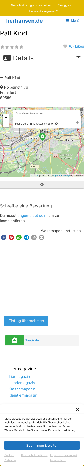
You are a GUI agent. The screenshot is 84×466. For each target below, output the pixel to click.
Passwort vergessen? (43, 11)
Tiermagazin (19, 376)
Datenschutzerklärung (34, 455)
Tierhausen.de (23, 20)
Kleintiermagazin (23, 395)
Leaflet (35, 175)
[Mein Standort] (56, 123)
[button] (77, 409)
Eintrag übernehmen (26, 321)
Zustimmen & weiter (42, 445)
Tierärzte (32, 340)
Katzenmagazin (22, 389)
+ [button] (6, 117)
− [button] (6, 124)
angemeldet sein (31, 215)
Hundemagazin (22, 383)
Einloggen (64, 5)
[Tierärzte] (14, 340)
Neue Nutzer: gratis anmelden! (32, 5)
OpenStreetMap (61, 175)
